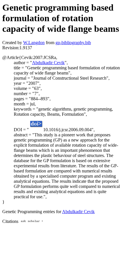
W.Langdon (34, 42)
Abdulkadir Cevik (48, 62)
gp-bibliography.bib (73, 42)
